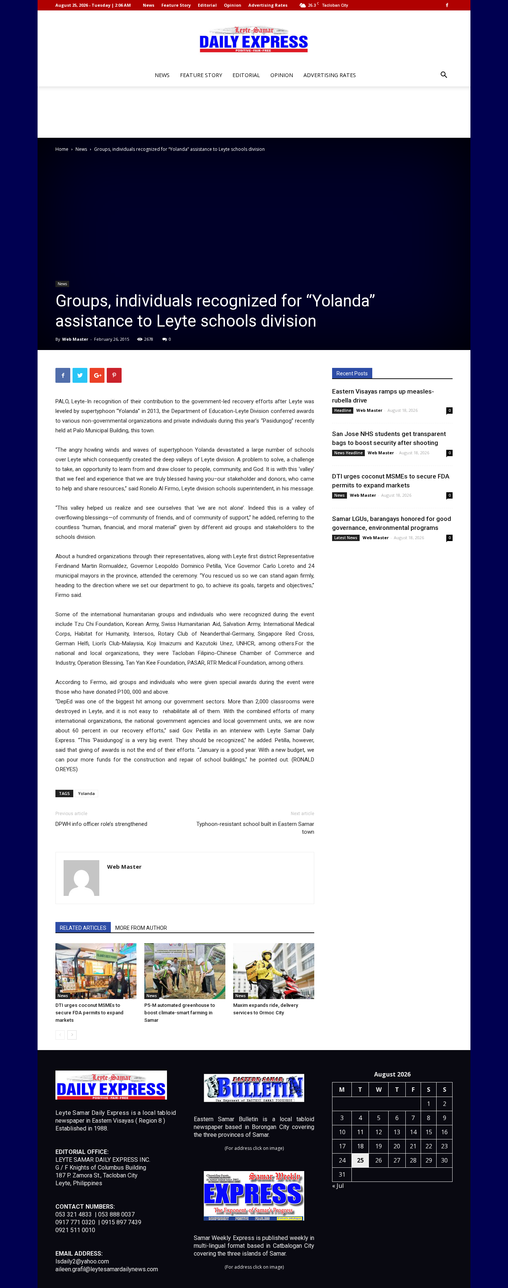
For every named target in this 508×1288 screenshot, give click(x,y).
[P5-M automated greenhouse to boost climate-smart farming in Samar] (184, 971)
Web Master (75, 339)
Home (61, 149)
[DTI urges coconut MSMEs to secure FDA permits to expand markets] (95, 971)
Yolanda (86, 793)
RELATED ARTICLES (83, 928)
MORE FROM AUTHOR (141, 928)
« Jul (338, 1186)
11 (360, 1132)
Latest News (345, 537)
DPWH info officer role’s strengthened (101, 824)
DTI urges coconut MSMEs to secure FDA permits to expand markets (89, 1012)
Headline (342, 410)
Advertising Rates (267, 5)
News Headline (348, 452)
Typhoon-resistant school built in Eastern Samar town (255, 828)
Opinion (232, 5)
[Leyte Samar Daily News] (254, 38)
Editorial (207, 5)
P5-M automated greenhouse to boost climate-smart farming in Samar (179, 1012)
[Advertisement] (254, 112)
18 (360, 1146)
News (148, 5)
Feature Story (176, 5)
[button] (444, 75)
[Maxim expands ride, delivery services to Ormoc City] (273, 971)
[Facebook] (447, 5)
